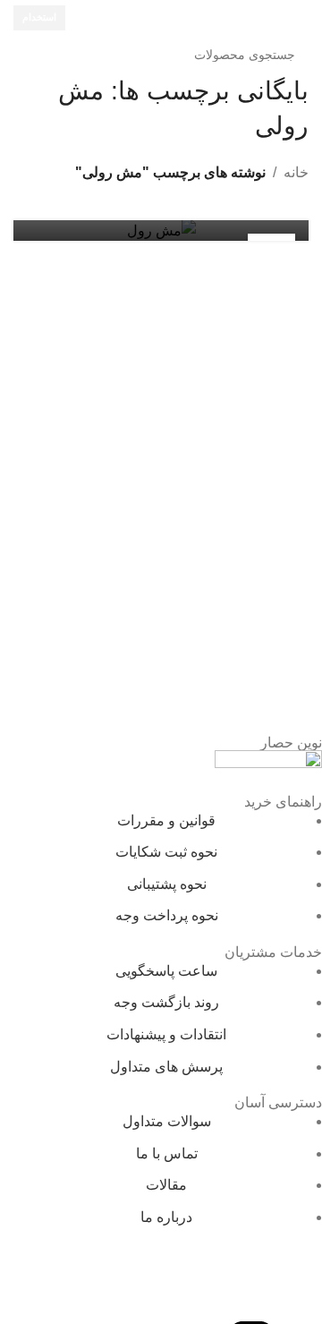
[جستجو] (32, 54)
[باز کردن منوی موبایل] (301, 18)
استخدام (39, 17)
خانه (296, 172)
